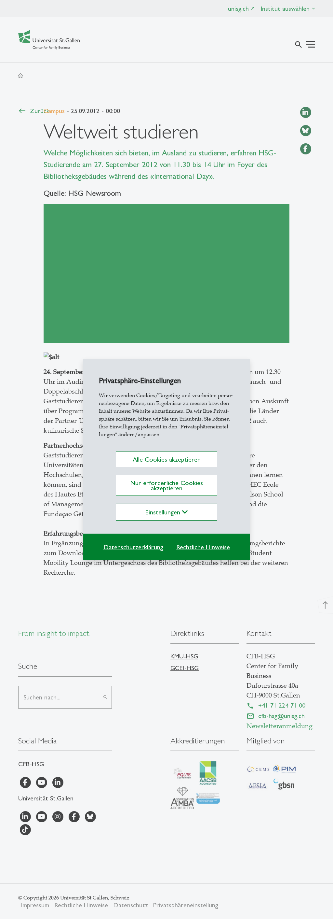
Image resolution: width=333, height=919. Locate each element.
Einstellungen (163, 512)
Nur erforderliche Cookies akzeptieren (166, 485)
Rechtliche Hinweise (203, 547)
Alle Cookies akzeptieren (167, 459)
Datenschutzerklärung (133, 547)
